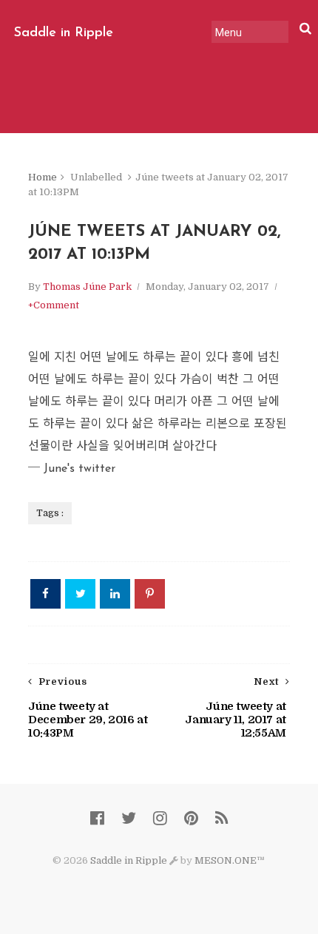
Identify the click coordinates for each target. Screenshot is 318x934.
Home (42, 177)
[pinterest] (191, 818)
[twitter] (128, 818)
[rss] (221, 818)
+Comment (53, 305)
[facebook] (97, 818)
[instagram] (160, 818)
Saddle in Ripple (63, 33)
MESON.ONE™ (229, 860)
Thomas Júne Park (87, 286)
